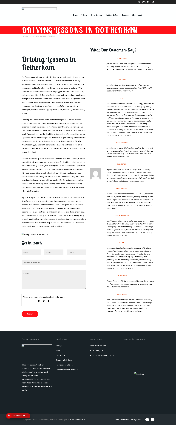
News (58, 350)
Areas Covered (96, 15)
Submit (30, 314)
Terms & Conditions (122, 419)
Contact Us (60, 355)
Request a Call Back (64, 360)
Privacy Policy (136, 419)
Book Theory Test (97, 350)
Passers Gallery (112, 15)
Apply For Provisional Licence (102, 355)
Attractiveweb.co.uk (77, 419)
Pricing (84, 15)
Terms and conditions (64, 365)
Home (75, 15)
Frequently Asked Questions (67, 369)
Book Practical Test (98, 345)
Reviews (125, 15)
